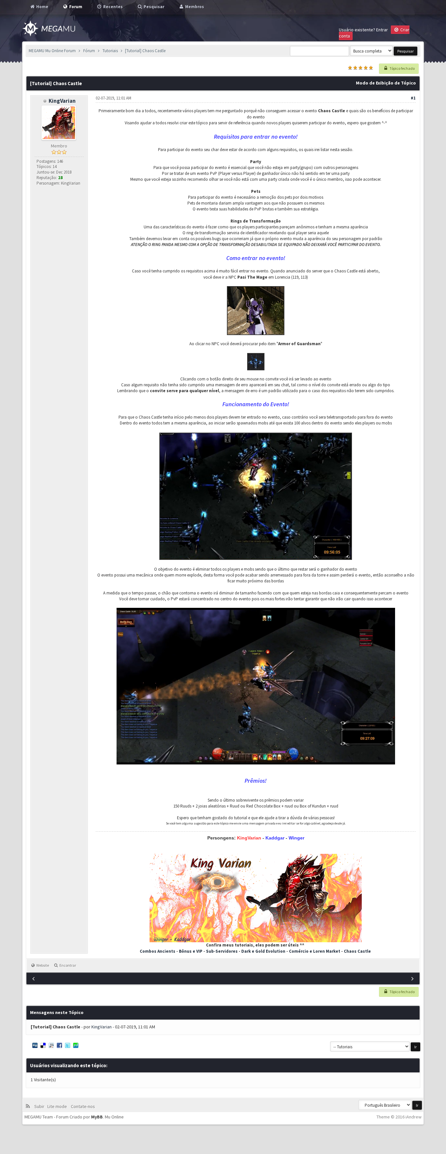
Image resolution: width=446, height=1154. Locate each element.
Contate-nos (82, 1106)
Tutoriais (110, 51)
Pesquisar (153, 6)
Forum (75, 6)
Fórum (89, 51)
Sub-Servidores (222, 951)
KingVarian (62, 100)
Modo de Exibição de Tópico (386, 83)
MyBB (97, 1117)
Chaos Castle (357, 951)
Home (41, 6)
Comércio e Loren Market (314, 951)
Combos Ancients (157, 951)
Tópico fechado (402, 68)
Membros (194, 6)
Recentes (112, 6)
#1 (413, 98)
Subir (40, 1106)
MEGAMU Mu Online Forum (52, 51)
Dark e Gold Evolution (263, 951)
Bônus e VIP (190, 951)
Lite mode (58, 1106)
